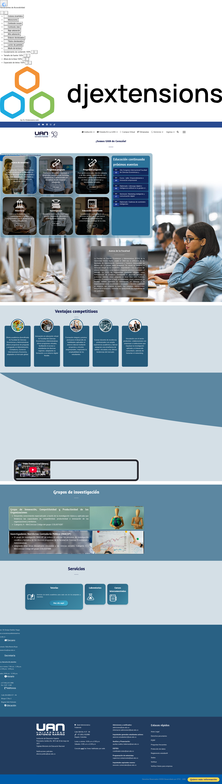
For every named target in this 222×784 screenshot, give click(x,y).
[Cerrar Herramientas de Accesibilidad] (6, 13)
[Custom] (54, 124)
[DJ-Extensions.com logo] (111, 92)
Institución (88, 132)
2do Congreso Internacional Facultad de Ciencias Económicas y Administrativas (133, 172)
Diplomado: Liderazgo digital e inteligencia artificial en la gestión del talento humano (133, 188)
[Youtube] (43, 124)
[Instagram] (50, 124)
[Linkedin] (47, 124)
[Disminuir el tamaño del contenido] (32, 52)
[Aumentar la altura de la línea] (27, 59)
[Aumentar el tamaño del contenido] (35, 52)
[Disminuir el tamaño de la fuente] (25, 55)
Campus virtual (128, 132)
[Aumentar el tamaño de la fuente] (28, 55)
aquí (82, 748)
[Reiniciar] (2, 13)
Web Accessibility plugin (10, 120)
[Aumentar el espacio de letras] (30, 63)
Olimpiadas (144, 132)
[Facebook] (39, 124)
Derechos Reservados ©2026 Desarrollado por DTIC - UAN (164, 779)
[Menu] (184, 132)
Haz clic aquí (58, 603)
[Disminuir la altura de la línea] (23, 59)
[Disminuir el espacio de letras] (26, 63)
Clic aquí (56, 187)
